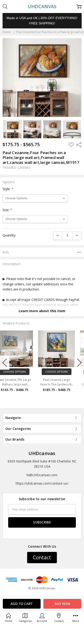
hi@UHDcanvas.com (42, 475)
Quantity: (9, 235)
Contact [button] (42, 557)
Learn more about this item (42, 311)
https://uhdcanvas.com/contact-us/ (42, 483)
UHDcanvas (41, 453)
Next (79, 363)
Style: (8, 189)
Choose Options (21, 371)
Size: (7, 210)
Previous (4, 363)
